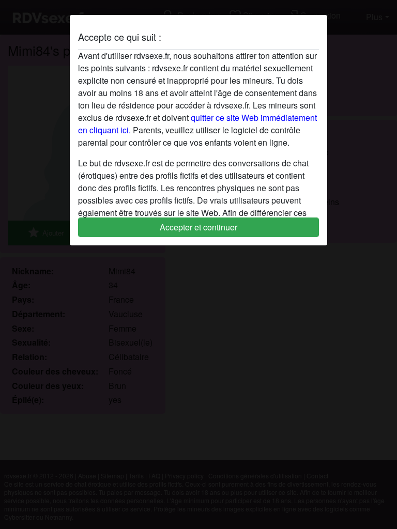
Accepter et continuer (198, 227)
